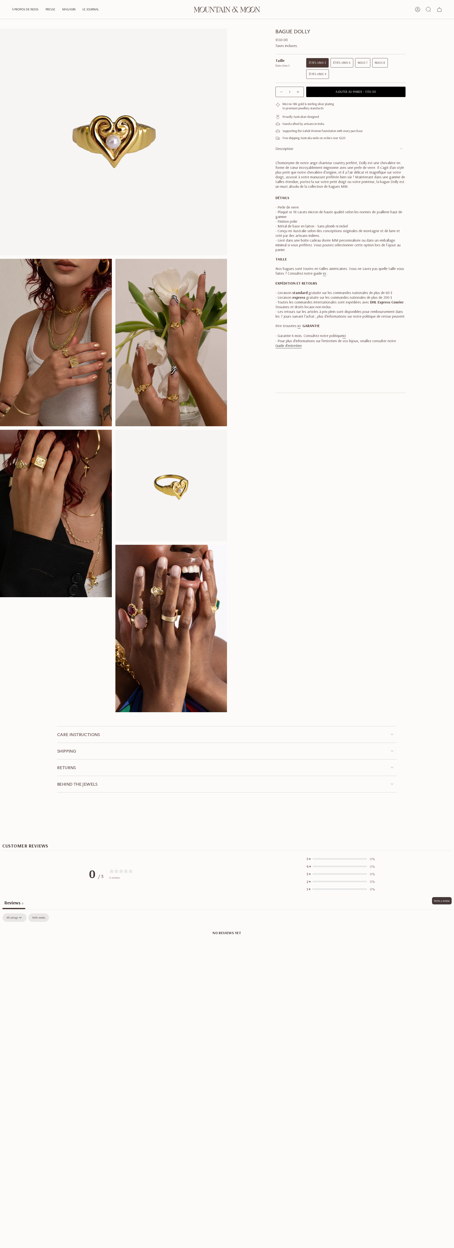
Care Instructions (78, 734)
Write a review (442, 901)
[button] (25, 9)
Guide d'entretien (288, 345)
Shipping (66, 751)
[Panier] (439, 9)
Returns (66, 767)
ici (324, 273)
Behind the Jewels (77, 784)
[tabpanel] (227, 948)
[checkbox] (38, 917)
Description (284, 148)
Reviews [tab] (13, 903)
